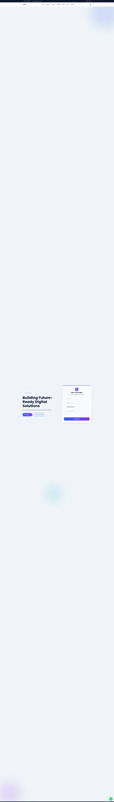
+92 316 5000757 (27, 1)
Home (43, 4)
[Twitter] (87, 1)
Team (67, 4)
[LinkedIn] (89, 1)
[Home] (25, 4)
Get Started (26, 414)
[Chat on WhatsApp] (111, 799)
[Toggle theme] (90, 4)
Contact (72, 4)
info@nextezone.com (38, 1)
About (48, 4)
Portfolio (58, 4)
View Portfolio (38, 414)
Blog (63, 4)
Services (53, 4)
